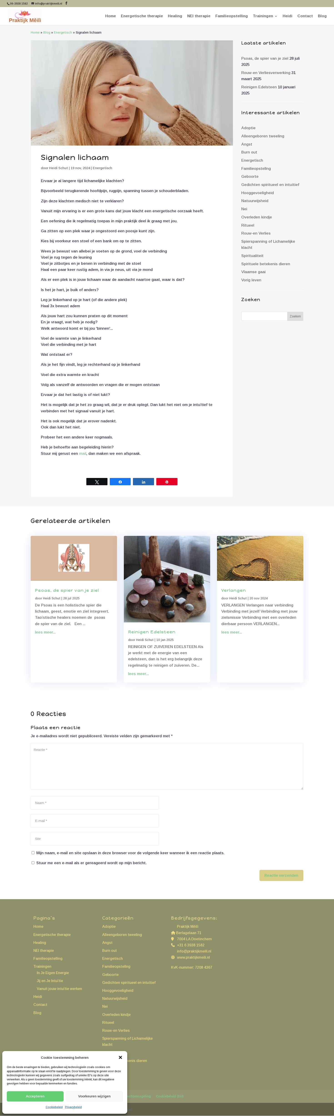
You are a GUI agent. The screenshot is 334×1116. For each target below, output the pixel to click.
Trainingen (263, 16)
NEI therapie (198, 16)
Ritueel (247, 225)
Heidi (287, 16)
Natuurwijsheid (254, 201)
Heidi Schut (58, 168)
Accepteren (35, 1096)
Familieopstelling (231, 16)
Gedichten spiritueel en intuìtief (270, 185)
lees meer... (45, 632)
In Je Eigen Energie (53, 973)
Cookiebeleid (54, 1107)
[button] (120, 1057)
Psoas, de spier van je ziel (264, 58)
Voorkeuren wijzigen (94, 1096)
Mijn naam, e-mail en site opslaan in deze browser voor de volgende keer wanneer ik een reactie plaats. (130, 853)
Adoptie (248, 128)
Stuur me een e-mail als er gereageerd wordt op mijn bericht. (91, 863)
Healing (175, 16)
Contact (305, 16)
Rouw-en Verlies (256, 233)
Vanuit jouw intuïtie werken (59, 989)
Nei (244, 209)
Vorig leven (251, 280)
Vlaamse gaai (253, 272)
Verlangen (233, 590)
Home (110, 16)
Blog (322, 16)
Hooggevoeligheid (257, 193)
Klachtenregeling (137, 1096)
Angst (246, 144)
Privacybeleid (73, 1107)
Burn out (249, 152)
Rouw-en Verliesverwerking (265, 73)
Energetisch (63, 32)
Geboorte (250, 176)
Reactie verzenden (281, 875)
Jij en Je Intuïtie (50, 981)
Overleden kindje (256, 217)
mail (82, 453)
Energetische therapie (142, 16)
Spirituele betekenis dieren (265, 264)
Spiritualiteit (252, 256)
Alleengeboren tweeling (262, 136)
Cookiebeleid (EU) (170, 1096)
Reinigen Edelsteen (259, 87)
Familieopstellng (256, 168)
